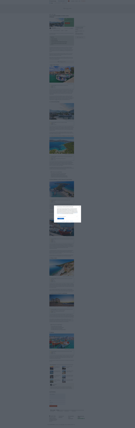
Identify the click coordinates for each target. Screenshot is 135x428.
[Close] (79, 207)
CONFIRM (60, 218)
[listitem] (67, 216)
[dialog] (67, 214)
